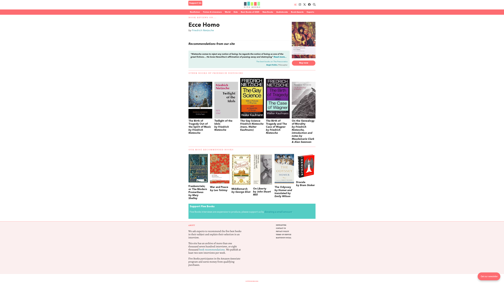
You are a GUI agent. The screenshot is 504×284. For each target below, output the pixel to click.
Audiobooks (282, 12)
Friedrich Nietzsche (203, 30)
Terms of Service (283, 235)
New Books (267, 12)
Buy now (303, 63)
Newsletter (281, 225)
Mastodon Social (283, 238)
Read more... (280, 57)
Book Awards (297, 12)
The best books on (272, 62)
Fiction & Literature (212, 12)
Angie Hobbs (271, 65)
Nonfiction (195, 12)
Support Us (195, 3)
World (227, 12)
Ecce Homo (204, 25)
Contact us (281, 228)
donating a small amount (278, 212)
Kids (236, 12)
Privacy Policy (282, 231)
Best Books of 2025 (250, 12)
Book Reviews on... (202, 17)
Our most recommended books (210, 149)
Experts (310, 12)
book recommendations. (212, 249)
